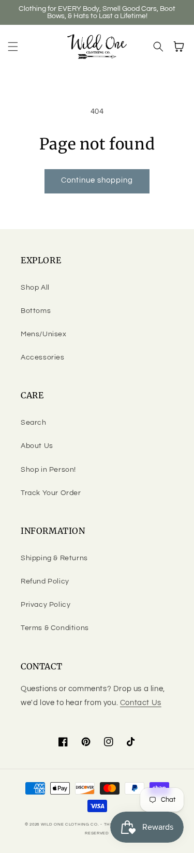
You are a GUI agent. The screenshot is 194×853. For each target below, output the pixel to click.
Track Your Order (51, 493)
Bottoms (36, 311)
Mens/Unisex (44, 334)
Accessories (43, 357)
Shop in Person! (48, 469)
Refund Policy (45, 581)
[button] (13, 46)
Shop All (35, 287)
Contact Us (140, 703)
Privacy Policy (45, 604)
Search (34, 422)
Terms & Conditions (55, 628)
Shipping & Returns (54, 558)
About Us (37, 446)
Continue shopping (97, 180)
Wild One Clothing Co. (70, 824)
